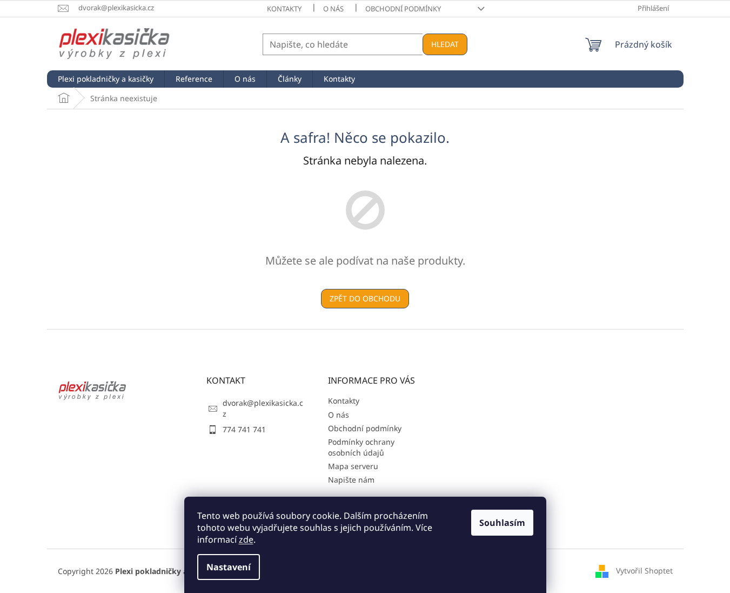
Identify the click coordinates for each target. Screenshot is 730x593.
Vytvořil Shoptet (644, 570)
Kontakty (284, 9)
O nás (333, 9)
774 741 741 (244, 429)
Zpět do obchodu (365, 298)
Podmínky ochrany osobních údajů (361, 447)
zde (246, 539)
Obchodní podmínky (403, 9)
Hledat (445, 44)
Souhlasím (502, 523)
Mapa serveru (353, 466)
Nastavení (228, 567)
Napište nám (351, 480)
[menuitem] (105, 79)
